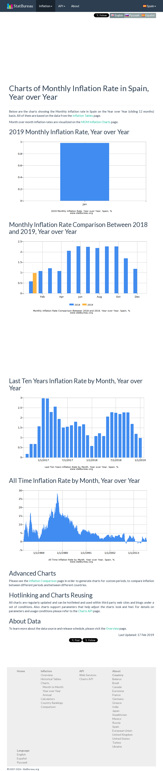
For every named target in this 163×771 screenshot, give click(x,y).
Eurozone (118, 691)
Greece (117, 702)
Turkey (116, 742)
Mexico (116, 718)
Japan (115, 710)
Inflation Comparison (43, 581)
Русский (134, 15)
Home (21, 671)
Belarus (117, 679)
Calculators (48, 699)
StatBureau (23, 6)
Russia (116, 722)
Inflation (44, 6)
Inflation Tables (83, 115)
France (116, 695)
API (60, 6)
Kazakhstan (119, 714)
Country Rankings (52, 702)
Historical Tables (51, 679)
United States (121, 738)
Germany (118, 699)
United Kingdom (122, 734)
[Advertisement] (81, 47)
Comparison (48, 706)
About (75, 6)
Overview (112, 628)
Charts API (85, 611)
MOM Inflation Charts (96, 122)
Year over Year (52, 691)
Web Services (87, 675)
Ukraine (117, 746)
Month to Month (53, 687)
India (115, 706)
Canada (117, 687)
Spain (150, 6)
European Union (122, 730)
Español (150, 15)
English (118, 15)
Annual (47, 695)
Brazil (115, 683)
